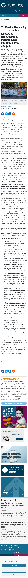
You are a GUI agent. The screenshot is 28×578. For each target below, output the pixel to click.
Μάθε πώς (17, 399)
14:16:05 (16, 108)
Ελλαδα (3, 22)
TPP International (14, 547)
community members (17, 6)
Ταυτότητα (4, 545)
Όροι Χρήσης (4, 550)
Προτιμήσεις (14, 574)
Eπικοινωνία (4, 547)
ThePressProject (15, 4)
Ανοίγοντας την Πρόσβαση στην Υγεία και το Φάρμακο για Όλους (12, 552)
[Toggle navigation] (3, 15)
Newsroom (5, 20)
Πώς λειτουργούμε (13, 545)
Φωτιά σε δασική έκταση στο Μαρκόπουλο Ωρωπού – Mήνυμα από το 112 (12, 505)
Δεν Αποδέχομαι (14, 570)
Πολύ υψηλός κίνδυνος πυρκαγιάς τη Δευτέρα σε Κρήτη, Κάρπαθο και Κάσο (13, 524)
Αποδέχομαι (14, 565)
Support (23, 15)
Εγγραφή (25, 11)
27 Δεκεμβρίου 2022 (7, 108)
